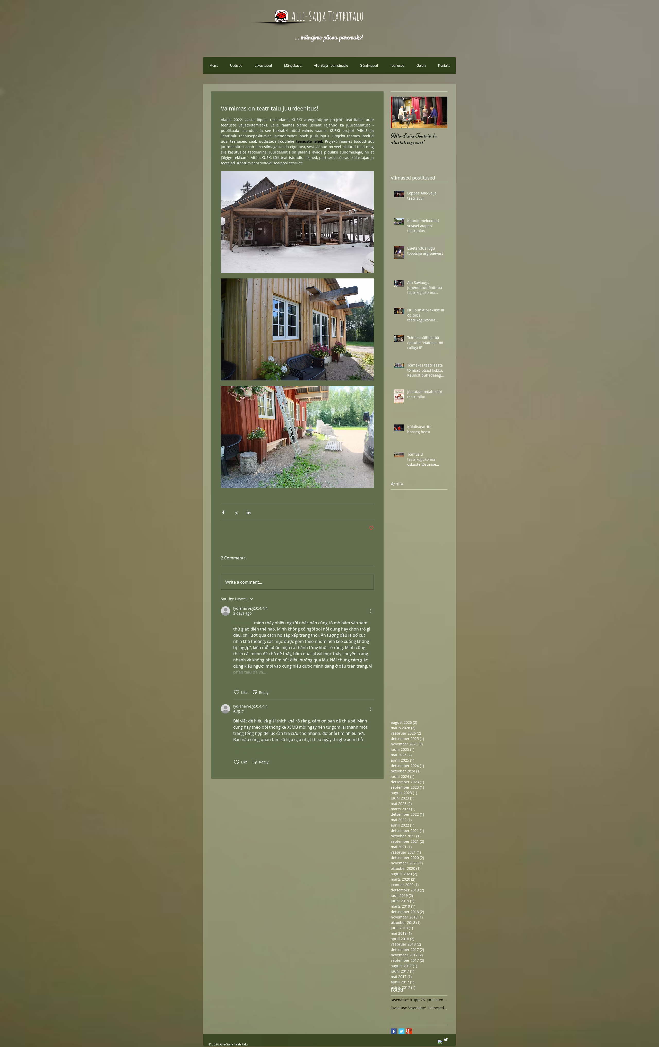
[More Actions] (371, 611)
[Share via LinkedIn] (248, 512)
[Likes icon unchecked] (236, 692)
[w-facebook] (440, 1042)
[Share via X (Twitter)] (235, 512)
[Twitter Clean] (445, 1039)
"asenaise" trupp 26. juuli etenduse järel (419, 999)
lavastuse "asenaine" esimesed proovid (419, 1007)
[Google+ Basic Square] (409, 1031)
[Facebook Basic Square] (394, 1031)
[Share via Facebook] (223, 512)
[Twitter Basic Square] (401, 1031)
